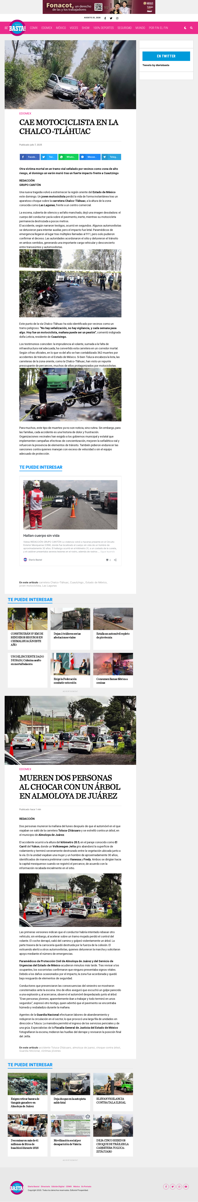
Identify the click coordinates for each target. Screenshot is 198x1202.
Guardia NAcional (29, 1051)
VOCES (74, 28)
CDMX (34, 28)
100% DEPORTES (103, 28)
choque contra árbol (108, 1047)
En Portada (86, 1186)
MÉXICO (61, 28)
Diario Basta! (33, 1186)
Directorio (45, 1186)
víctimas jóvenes (51, 1051)
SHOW (85, 28)
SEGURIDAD (125, 28)
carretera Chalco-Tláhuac (54, 582)
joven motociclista (30, 585)
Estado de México (96, 582)
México (76, 1186)
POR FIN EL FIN (158, 28)
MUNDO (140, 28)
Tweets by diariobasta (155, 65)
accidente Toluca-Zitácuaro (55, 1047)
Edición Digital (58, 1186)
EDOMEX (46, 28)
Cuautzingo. (77, 582)
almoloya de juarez (84, 1047)
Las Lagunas (49, 585)
